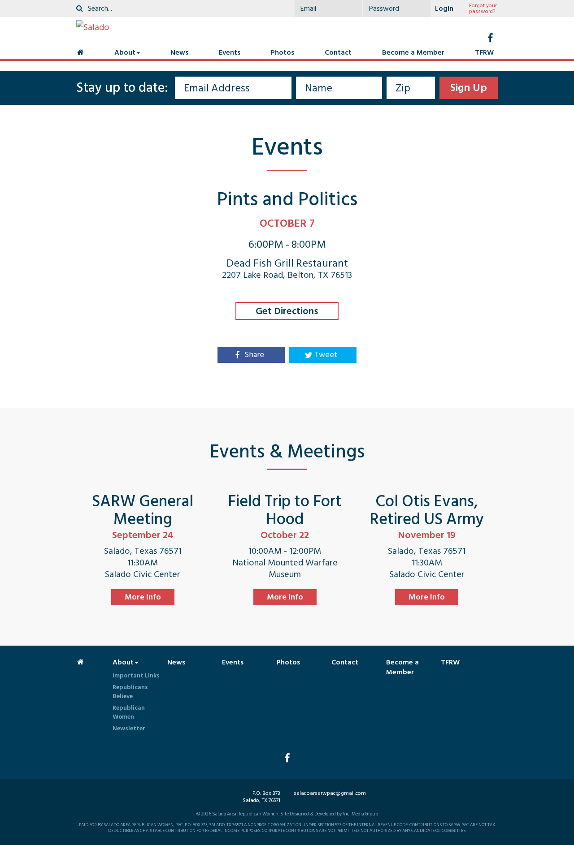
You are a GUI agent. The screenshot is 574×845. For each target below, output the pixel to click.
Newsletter (129, 728)
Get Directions (287, 311)
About (124, 52)
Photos (282, 52)
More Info (143, 597)
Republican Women (129, 712)
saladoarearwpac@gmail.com (330, 793)
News (179, 52)
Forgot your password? (483, 8)
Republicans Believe (130, 691)
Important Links (136, 675)
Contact (338, 52)
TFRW (484, 52)
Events (229, 52)
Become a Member (413, 52)
